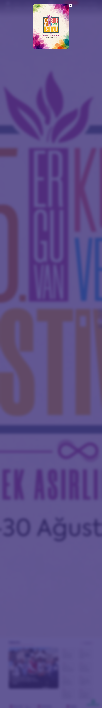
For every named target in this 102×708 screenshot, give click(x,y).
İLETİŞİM (94, 8)
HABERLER (78, 8)
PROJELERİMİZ (28, 8)
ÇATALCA (86, 8)
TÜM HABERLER (86, 643)
